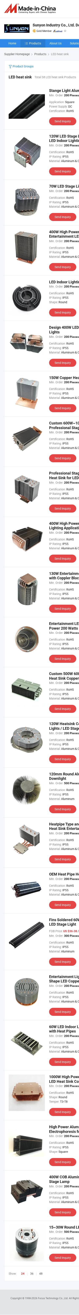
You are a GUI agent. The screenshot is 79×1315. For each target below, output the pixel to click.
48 (41, 1273)
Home (12, 43)
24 (22, 1273)
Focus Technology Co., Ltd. (53, 1298)
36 (31, 1273)
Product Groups (22, 66)
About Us (56, 43)
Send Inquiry (63, 121)
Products (35, 43)
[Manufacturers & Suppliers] (30, 8)
